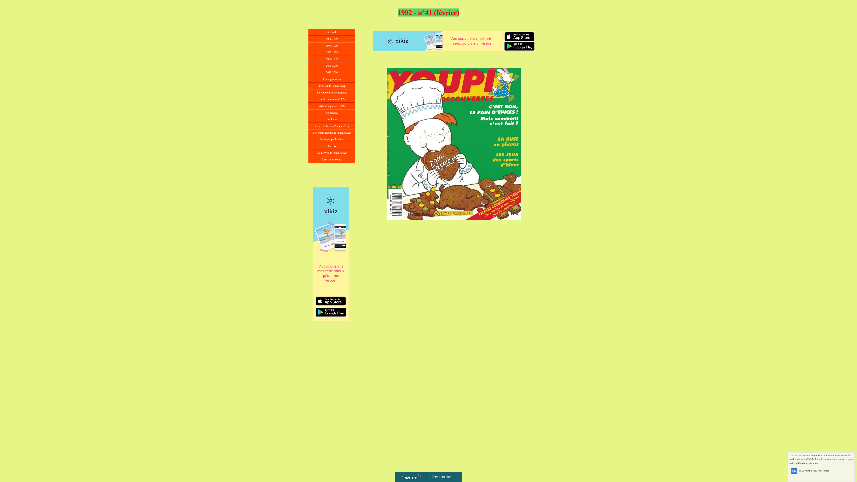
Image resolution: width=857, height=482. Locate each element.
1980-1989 (332, 52)
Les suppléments (332, 79)
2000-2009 (332, 65)
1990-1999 (332, 59)
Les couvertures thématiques (332, 92)
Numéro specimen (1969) (331, 99)
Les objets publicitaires (332, 139)
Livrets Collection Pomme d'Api (332, 126)
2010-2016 (332, 72)
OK (794, 471)
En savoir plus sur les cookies (814, 471)
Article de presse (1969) (332, 106)
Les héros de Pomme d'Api (332, 85)
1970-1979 (332, 45)
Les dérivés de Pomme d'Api (332, 152)
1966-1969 (332, 39)
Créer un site (441, 476)
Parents (332, 146)
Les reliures (332, 112)
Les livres (332, 119)
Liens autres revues (332, 159)
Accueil (332, 32)
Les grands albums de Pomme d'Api (332, 132)
